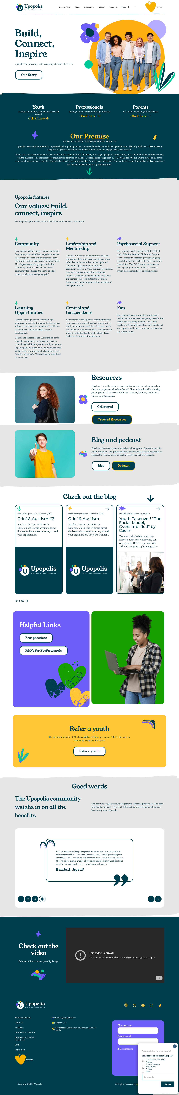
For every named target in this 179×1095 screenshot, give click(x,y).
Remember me (126, 1049)
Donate (159, 7)
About (77, 7)
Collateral (105, 407)
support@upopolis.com (65, 1017)
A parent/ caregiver (153, 1064)
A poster (149, 1069)
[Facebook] (126, 1005)
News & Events (64, 7)
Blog (101, 465)
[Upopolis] (30, 7)
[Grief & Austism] (89, 570)
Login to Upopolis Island (149, 1068)
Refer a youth (89, 751)
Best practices (36, 638)
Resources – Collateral (25, 1032)
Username (124, 1025)
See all (20, 600)
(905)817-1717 (60, 1023)
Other (148, 1071)
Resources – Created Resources (24, 1038)
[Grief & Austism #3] (38, 570)
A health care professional (155, 1060)
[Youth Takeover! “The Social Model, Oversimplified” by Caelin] (140, 572)
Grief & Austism (83, 519)
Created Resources (112, 419)
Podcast (123, 465)
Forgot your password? (152, 1061)
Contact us (113, 7)
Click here (36, 118)
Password (124, 1036)
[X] (134, 1005)
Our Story (29, 75)
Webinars (101, 7)
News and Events (23, 1017)
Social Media (151, 1067)
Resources (88, 7)
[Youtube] (143, 1005)
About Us (19, 1022)
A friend (149, 1062)
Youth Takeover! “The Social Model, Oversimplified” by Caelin (140, 525)
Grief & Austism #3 (35, 519)
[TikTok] (160, 1005)
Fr (135, 7)
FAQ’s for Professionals (43, 650)
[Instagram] (151, 1005)
